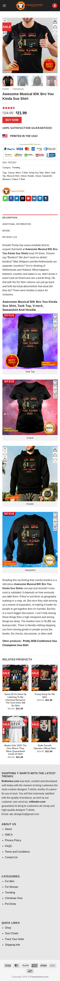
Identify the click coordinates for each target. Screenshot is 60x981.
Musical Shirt (13, 176)
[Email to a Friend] (22, 198)
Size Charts (11, 933)
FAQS (8, 846)
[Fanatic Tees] (13, 191)
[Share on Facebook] (11, 198)
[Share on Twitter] (17, 198)
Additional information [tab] (16, 224)
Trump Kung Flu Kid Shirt (45, 695)
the (36, 261)
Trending (18, 89)
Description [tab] (9, 217)
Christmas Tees (14, 898)
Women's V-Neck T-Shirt (13, 179)
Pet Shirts (10, 904)
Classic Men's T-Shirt (18, 172)
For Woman (11, 887)
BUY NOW (12, 120)
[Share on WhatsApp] (5, 198)
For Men (9, 881)
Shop (8, 927)
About (8, 829)
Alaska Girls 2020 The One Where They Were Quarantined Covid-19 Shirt (15, 749)
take (9, 596)
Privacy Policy (13, 840)
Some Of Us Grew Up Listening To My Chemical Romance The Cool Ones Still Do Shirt (15, 700)
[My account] (54, 5)
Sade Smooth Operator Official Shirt (45, 747)
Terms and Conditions (17, 851)
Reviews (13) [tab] (9, 237)
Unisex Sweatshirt (43, 176)
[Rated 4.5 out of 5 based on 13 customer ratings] (30, 108)
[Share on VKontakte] (34, 198)
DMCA (9, 834)
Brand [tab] (6, 231)
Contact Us (11, 857)
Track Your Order (14, 939)
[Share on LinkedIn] (40, 198)
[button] (4, 5)
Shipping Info (12, 944)
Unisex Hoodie (27, 176)
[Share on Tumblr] (45, 198)
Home (5, 89)
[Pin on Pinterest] (28, 198)
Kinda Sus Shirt (36, 172)
